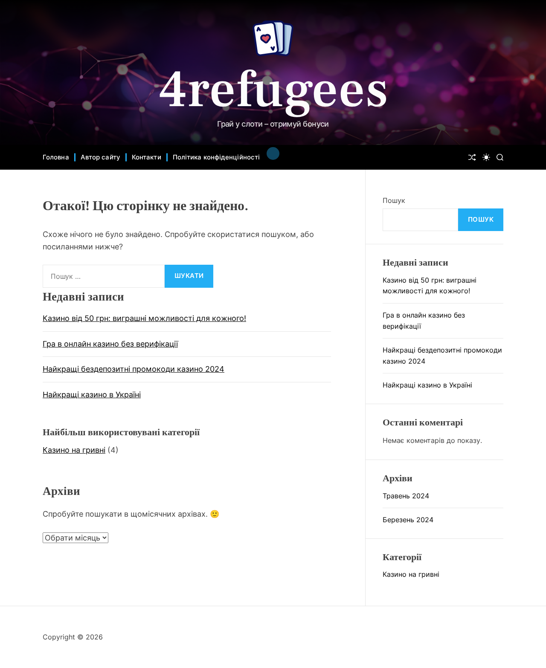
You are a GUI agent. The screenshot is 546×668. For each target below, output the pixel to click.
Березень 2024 (408, 519)
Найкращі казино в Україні (92, 394)
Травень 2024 (406, 496)
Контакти (146, 157)
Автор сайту (100, 157)
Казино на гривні (74, 449)
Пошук (394, 200)
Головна (56, 157)
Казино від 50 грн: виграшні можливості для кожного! (144, 318)
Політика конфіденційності (216, 157)
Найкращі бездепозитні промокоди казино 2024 (133, 368)
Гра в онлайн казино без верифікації (110, 343)
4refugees (273, 90)
